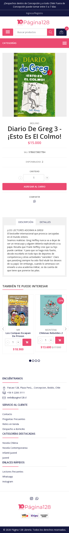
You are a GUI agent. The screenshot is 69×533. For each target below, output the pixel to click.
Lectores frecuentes (12, 471)
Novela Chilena (10, 442)
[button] (30, 361)
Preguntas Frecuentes (13, 419)
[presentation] (3, 328)
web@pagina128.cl (16, 397)
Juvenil (5, 457)
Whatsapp (7, 476)
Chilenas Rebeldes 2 (51, 333)
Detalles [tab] (45, 222)
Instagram (7, 481)
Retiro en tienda (10, 424)
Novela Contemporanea (14, 447)
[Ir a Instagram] (31, 498)
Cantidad (34, 171)
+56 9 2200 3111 (16, 392)
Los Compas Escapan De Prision (18, 334)
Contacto (7, 414)
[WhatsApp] (37, 498)
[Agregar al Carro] (26, 342)
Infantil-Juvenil (9, 452)
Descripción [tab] (25, 222)
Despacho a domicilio (13, 428)
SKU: (26, 152)
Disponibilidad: (33, 161)
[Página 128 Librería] (33, 22)
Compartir (34, 197)
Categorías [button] (9, 43)
